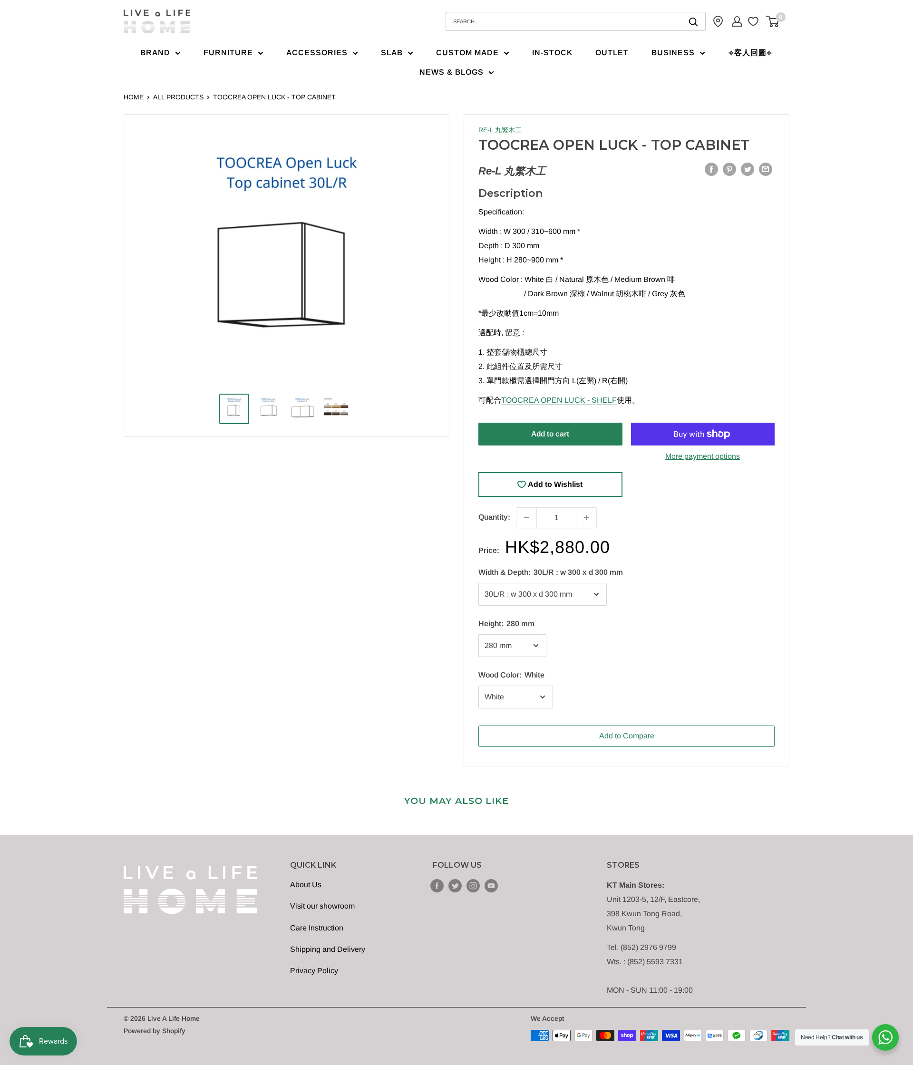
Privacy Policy (314, 971)
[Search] (694, 21)
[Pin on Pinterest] (729, 169)
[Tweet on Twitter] (747, 169)
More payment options (702, 456)
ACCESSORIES (317, 52)
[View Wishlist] (754, 21)
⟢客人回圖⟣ (750, 52)
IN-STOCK (552, 52)
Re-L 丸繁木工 (500, 130)
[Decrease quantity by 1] (526, 518)
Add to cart (550, 434)
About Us (305, 885)
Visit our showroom (322, 906)
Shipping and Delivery (327, 949)
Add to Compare (626, 736)
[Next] (419, 259)
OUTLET (612, 52)
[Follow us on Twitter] (455, 885)
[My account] (737, 21)
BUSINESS (673, 52)
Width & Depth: (550, 572)
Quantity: (494, 517)
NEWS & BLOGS (451, 72)
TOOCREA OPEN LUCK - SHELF (559, 400)
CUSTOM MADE (467, 52)
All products (178, 97)
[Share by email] (765, 169)
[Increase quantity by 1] (586, 518)
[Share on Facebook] (711, 169)
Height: (506, 624)
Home (134, 97)
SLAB (392, 52)
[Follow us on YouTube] (491, 885)
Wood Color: (511, 675)
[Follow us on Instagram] (473, 885)
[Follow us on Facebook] (437, 885)
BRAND (155, 52)
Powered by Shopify (154, 1031)
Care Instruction (316, 928)
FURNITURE (228, 52)
